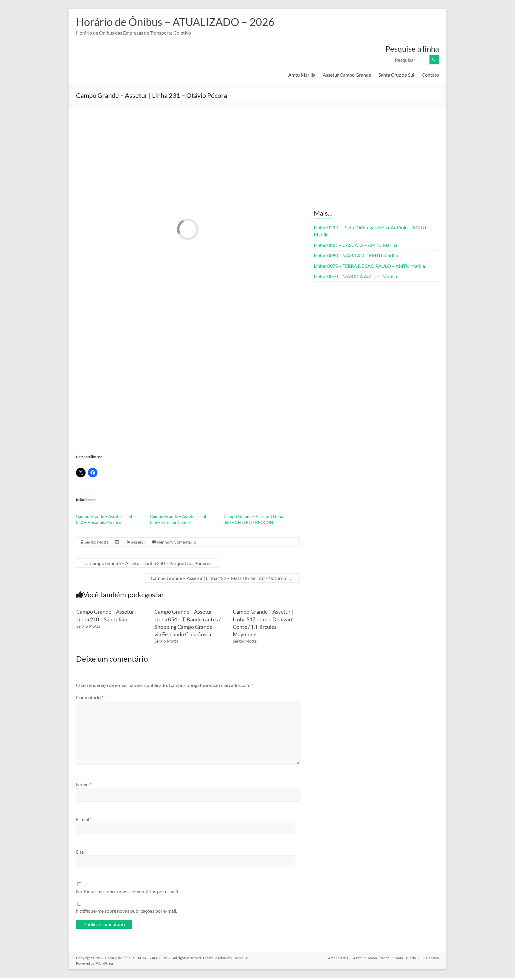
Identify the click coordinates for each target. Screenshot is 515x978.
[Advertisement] (257, 152)
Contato (430, 75)
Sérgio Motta (96, 541)
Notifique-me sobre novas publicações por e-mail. (126, 911)
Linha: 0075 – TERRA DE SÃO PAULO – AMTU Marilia (369, 266)
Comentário (89, 697)
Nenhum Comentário (176, 541)
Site (80, 852)
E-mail (84, 819)
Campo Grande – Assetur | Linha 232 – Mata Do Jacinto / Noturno (221, 578)
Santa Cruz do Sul (396, 75)
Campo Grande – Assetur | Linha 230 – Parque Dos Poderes (147, 563)
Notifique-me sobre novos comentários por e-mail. (127, 891)
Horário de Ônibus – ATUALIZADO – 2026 (175, 21)
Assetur (138, 541)
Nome (83, 784)
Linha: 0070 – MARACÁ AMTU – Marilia (355, 276)
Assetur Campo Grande (347, 75)
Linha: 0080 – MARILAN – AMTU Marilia (356, 255)
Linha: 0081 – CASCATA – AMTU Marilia (355, 245)
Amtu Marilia (301, 75)
